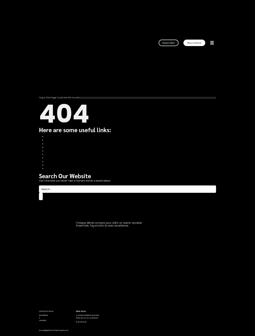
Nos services (51, 154)
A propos (49, 136)
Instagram (43, 315)
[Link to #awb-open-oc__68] (212, 43)
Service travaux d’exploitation (60, 168)
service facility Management (60, 165)
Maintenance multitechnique (60, 147)
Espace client (52, 140)
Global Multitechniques (57, 143)
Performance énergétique (59, 161)
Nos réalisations (53, 151)
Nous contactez (53, 158)
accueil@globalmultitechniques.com (54, 330)
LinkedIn (42, 320)
